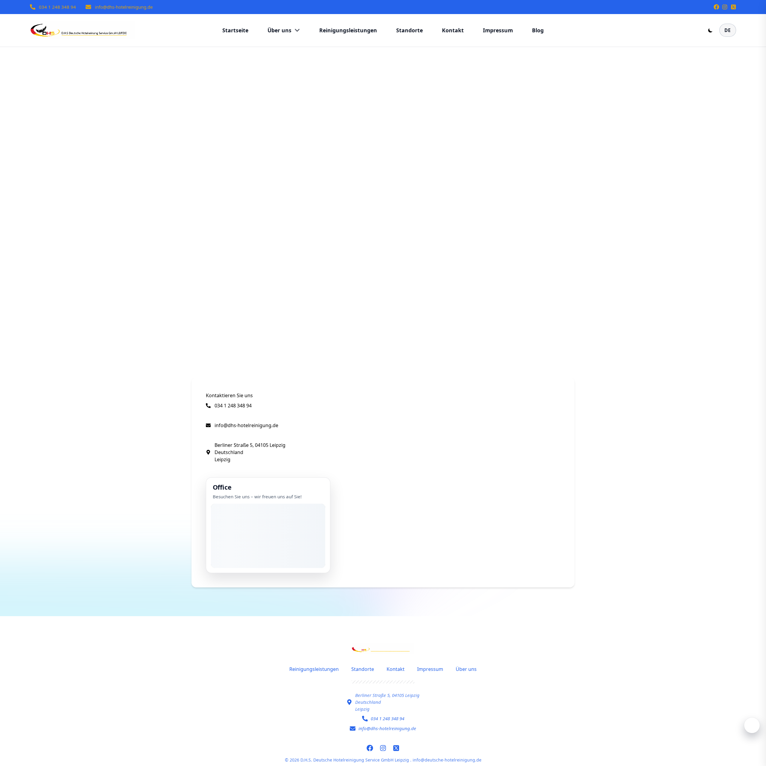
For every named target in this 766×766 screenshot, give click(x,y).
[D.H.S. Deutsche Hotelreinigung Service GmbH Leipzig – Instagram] (724, 7)
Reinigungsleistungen (314, 669)
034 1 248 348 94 (57, 7)
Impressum (430, 669)
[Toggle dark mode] (710, 30)
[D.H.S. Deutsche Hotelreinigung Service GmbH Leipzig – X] (733, 7)
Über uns (466, 669)
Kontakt (396, 669)
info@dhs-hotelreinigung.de (124, 7)
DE (727, 30)
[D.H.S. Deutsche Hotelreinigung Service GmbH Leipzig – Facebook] (716, 7)
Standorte (362, 669)
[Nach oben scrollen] (752, 725)
